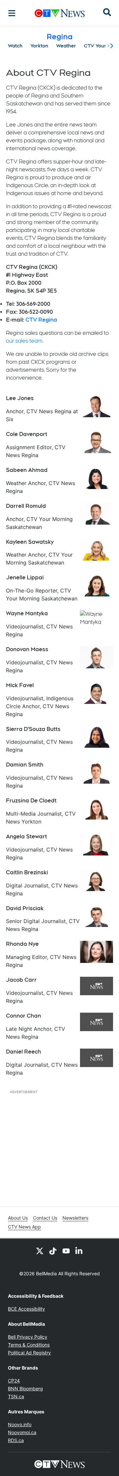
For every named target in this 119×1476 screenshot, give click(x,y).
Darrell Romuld (26, 506)
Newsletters (75, 1218)
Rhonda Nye (22, 944)
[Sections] (12, 13)
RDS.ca (16, 1440)
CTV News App (24, 1227)
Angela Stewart (26, 836)
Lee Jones (20, 398)
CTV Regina (41, 320)
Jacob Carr (21, 980)
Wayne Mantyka (27, 613)
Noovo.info (19, 1424)
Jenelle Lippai (25, 577)
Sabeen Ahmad (27, 470)
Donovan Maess (27, 649)
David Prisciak (25, 908)
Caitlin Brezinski (27, 872)
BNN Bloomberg (25, 1388)
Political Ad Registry (29, 1352)
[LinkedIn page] (79, 1251)
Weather (66, 45)
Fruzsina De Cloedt (31, 800)
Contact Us (45, 1218)
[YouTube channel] (66, 1251)
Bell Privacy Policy (27, 1337)
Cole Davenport (26, 434)
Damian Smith (24, 765)
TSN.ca (16, 1396)
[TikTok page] (53, 1251)
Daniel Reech (23, 1052)
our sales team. (24, 341)
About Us (18, 1218)
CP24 (14, 1380)
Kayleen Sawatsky (30, 542)
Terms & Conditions (29, 1344)
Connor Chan (23, 1016)
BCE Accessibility (26, 1309)
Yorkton (39, 45)
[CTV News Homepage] (60, 13)
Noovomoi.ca (22, 1432)
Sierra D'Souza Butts (33, 729)
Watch (15, 45)
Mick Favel (20, 685)
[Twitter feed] (40, 1251)
